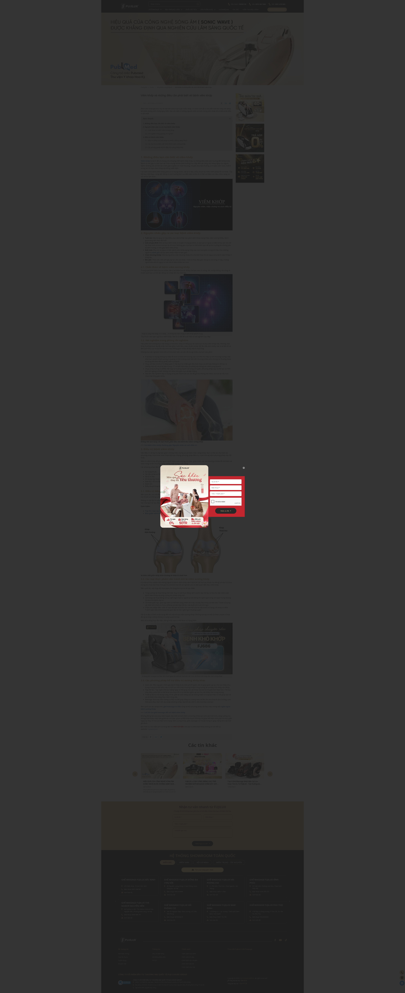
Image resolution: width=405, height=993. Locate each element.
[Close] (242, 467)
